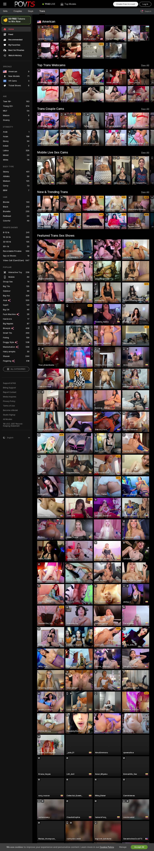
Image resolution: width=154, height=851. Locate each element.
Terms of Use (9, 406)
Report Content (9, 392)
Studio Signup (9, 415)
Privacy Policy (9, 401)
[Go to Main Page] (25, 4)
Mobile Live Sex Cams (52, 152)
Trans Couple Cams (50, 109)
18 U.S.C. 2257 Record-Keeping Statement (13, 425)
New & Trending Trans (52, 192)
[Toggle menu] (5, 4)
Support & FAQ (9, 383)
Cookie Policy (107, 847)
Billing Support (9, 388)
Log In (145, 4)
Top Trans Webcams (51, 65)
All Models (7, 419)
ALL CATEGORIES (18, 369)
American (48, 21)
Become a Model (10, 410)
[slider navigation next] (148, 85)
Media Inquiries (9, 397)
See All (145, 65)
